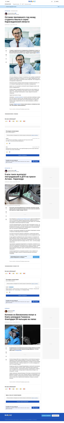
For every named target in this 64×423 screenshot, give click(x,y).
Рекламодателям (55, 415)
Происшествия (8, 4)
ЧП (20, 4)
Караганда (16, 113)
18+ (18, 266)
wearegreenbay (18, 350)
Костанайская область (8, 266)
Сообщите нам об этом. (25, 109)
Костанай (14, 266)
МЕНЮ (8, 1)
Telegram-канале (17, 104)
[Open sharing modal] (6, 59)
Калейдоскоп (7, 308)
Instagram (36, 161)
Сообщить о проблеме (46, 415)
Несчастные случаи (28, 4)
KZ (51, 1)
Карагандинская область (9, 113)
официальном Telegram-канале (23, 218)
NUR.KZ (38, 52)
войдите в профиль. (34, 135)
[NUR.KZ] (32, 1)
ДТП (23, 4)
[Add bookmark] (6, 62)
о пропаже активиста (18, 97)
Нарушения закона (16, 4)
